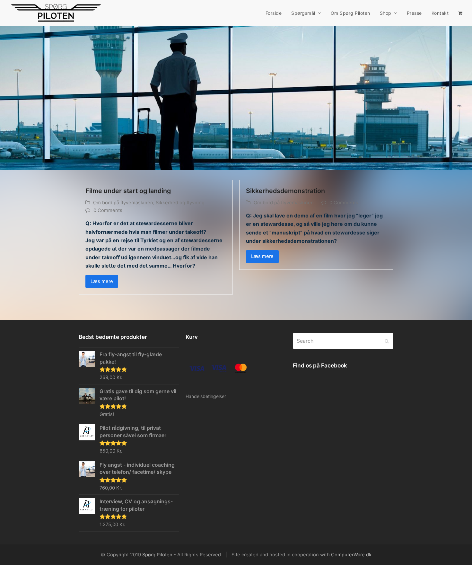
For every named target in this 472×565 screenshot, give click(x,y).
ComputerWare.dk (351, 555)
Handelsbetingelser (206, 396)
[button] (460, 13)
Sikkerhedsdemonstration (285, 191)
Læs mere (102, 281)
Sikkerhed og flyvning (180, 203)
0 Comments (107, 210)
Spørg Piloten (157, 555)
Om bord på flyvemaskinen (123, 203)
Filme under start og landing (128, 191)
